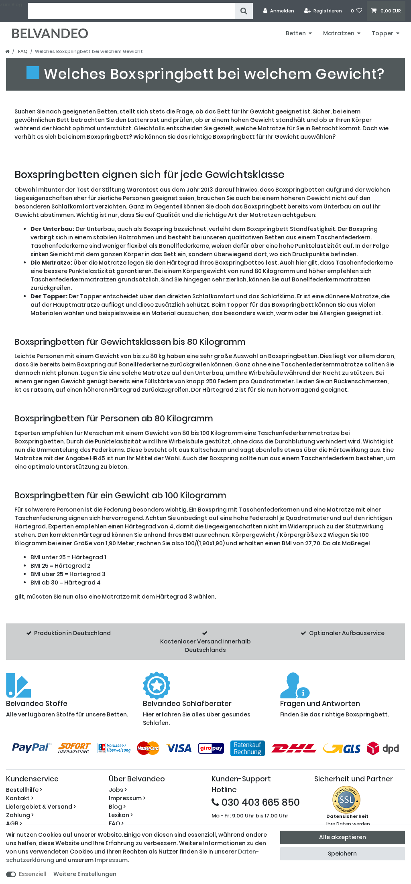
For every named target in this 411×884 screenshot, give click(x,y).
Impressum (111, 860)
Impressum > (127, 798)
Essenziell (33, 874)
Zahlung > (20, 815)
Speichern (342, 854)
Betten (296, 33)
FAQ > (116, 823)
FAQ (22, 51)
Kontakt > (19, 798)
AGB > (14, 823)
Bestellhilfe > (24, 790)
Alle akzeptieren (342, 837)
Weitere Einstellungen (84, 874)
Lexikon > (121, 815)
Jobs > (118, 790)
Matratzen (338, 33)
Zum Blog (11, 4)
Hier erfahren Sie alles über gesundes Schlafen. (196, 713)
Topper (382, 33)
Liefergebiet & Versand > (41, 807)
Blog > (117, 807)
